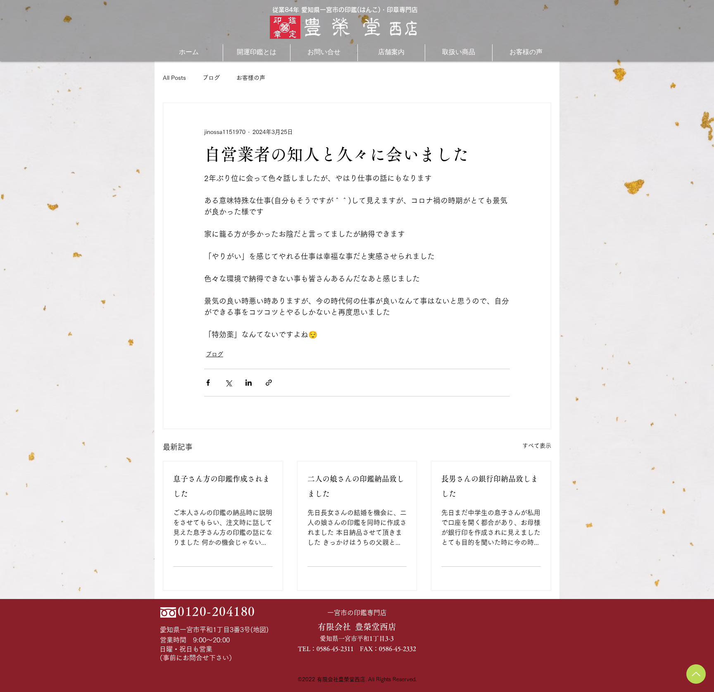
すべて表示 (536, 446)
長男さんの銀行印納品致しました (489, 486)
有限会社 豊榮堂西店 (357, 627)
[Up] (696, 674)
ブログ (211, 78)
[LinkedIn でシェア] (248, 383)
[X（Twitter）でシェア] (228, 383)
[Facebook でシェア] (208, 383)
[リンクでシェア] (269, 383)
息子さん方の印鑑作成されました (221, 486)
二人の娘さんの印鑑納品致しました (355, 486)
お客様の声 (250, 78)
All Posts (174, 78)
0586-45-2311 (335, 649)
